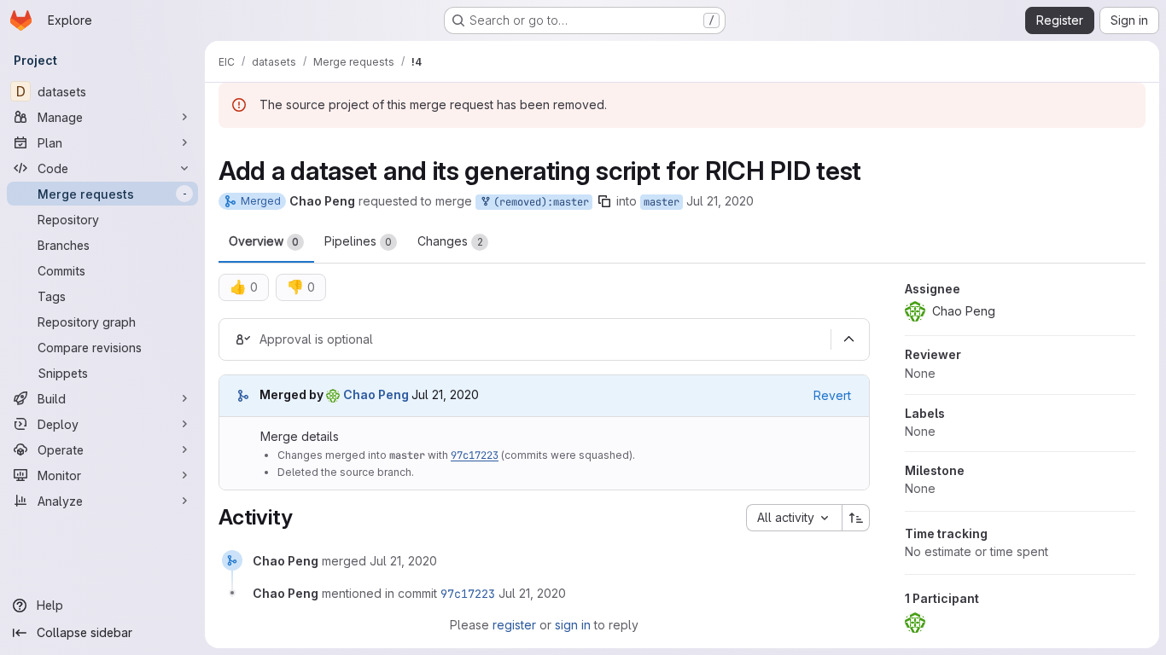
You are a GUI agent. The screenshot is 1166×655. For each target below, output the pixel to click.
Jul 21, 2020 (720, 201)
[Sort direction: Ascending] (856, 517)
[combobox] (794, 517)
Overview (264, 241)
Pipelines (358, 241)
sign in (573, 624)
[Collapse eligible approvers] (848, 339)
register (514, 624)
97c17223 (474, 455)
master (661, 202)
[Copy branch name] (604, 201)
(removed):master (538, 202)
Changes (450, 241)
